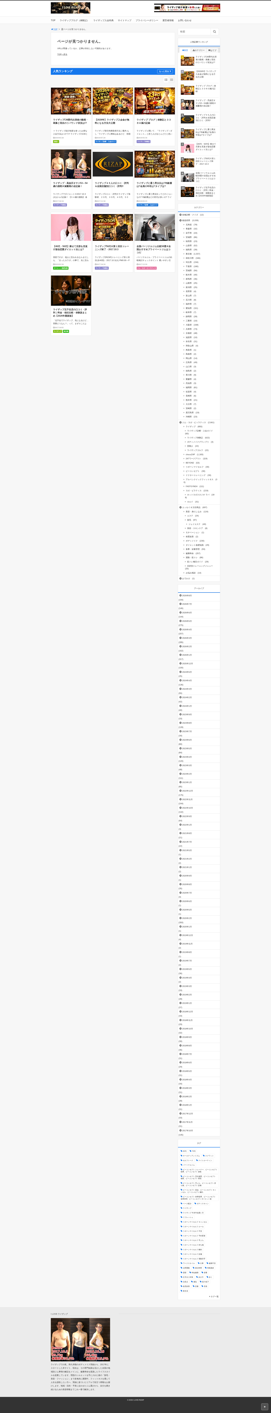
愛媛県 (189, 379)
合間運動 (186, 1268)
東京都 (66, 331)
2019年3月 (187, 986)
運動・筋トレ (192, 557)
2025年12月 (187, 663)
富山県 (189, 295)
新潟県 (189, 287)
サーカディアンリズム (191, 1156)
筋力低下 (205, 1282)
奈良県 (189, 341)
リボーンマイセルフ (195, 467)
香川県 (189, 375)
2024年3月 (187, 689)
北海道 (189, 224)
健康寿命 (190, 553)
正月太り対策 (188, 1277)
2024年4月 (187, 680)
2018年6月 (187, 1062)
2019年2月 (187, 995)
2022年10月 (187, 808)
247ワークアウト (193, 458)
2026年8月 (187, 595)
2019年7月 (187, 961)
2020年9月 (187, 876)
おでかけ (186, 578)
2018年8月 (187, 1045)
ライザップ (58, 331)
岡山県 (189, 358)
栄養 (205, 1273)
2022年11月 (187, 799)
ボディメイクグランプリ (198, 442)
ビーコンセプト (193, 471)
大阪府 (189, 325)
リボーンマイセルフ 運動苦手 (194, 1259)
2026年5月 (187, 621)
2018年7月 (187, 1054)
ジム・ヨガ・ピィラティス (146, 268)
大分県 (189, 404)
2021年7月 (187, 842)
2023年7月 (187, 731)
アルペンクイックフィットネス (199, 479)
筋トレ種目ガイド (195, 562)
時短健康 (195, 1273)
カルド (190, 502)
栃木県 (189, 275)
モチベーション (193, 532)
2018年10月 (187, 1029)
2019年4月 (187, 978)
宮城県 (189, 237)
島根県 (189, 354)
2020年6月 (187, 901)
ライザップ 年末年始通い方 (193, 1213)
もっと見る (164, 71)
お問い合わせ (185, 20)
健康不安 (212, 1263)
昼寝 (184, 1273)
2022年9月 (187, 816)
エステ (190, 516)
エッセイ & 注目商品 (191, 507)
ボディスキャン (203, 1204)
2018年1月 (187, 1105)
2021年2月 (187, 859)
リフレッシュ (188, 1217)
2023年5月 (187, 748)
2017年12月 (187, 1113)
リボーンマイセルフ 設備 (192, 1254)
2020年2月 (187, 918)
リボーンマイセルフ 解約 (192, 1250)
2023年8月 (187, 723)
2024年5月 (187, 672)
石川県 (189, 300)
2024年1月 (187, 706)
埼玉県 (189, 262)
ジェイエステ (194, 524)
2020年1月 (187, 927)
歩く (210, 1277)
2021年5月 (187, 850)
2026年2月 (187, 646)
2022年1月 (187, 825)
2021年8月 (187, 833)
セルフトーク (188, 1160)
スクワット (209, 1156)
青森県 (189, 229)
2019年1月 (187, 1003)
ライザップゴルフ (195, 450)
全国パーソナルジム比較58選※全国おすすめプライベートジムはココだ (154, 249)
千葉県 (189, 266)
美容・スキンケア (195, 528)
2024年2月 (187, 697)
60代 (185, 1151)
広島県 (189, 362)
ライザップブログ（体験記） (74, 20)
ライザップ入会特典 (103, 20)
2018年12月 (187, 1011)
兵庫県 (189, 329)
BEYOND (190, 463)
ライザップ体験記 (143, 141)
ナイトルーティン (205, 1160)
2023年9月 (187, 714)
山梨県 (189, 283)
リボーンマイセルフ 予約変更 (194, 1236)
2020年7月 (187, 893)
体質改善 (190, 536)
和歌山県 (190, 346)
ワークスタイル (189, 1263)
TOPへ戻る (62, 54)
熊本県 (189, 400)
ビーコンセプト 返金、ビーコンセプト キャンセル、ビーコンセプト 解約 (198, 1191)
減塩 (195, 1282)
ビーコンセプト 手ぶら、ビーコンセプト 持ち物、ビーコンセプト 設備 (198, 1184)
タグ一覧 (215, 1296)
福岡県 (189, 387)
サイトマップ (124, 20)
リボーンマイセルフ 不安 (192, 1231)
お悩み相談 (191, 573)
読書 (196, 1286)
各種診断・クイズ (190, 215)
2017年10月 (187, 1130)
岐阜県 (189, 312)
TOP (53, 20)
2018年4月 (187, 1079)
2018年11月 (187, 1020)
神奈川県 (190, 258)
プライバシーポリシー (147, 20)
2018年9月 (187, 1037)
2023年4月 (187, 757)
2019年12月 (187, 935)
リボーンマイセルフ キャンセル (195, 1222)
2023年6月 (187, 740)
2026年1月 (187, 655)
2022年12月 (187, 791)
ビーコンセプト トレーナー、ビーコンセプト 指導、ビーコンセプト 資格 (199, 1171)
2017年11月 (187, 1122)
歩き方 (201, 1277)
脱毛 (189, 520)
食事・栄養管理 (193, 549)
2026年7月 (187, 604)
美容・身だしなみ (194, 511)
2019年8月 (187, 952)
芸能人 (56, 141)
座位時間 (198, 1268)
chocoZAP (190, 454)
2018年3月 (187, 1088)
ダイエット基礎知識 (61, 268)
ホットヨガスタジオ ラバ (198, 495)
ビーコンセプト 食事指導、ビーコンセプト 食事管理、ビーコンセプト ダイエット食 (198, 1198)
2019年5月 (187, 969)
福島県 (189, 249)
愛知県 (189, 308)
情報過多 (210, 1268)
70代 (194, 1151)
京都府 (189, 333)
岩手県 (189, 233)
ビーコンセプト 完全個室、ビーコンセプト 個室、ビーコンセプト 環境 (198, 1177)
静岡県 (189, 316)
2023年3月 (187, 765)
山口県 (189, 366)
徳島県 (189, 371)
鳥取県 (189, 350)
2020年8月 (187, 884)
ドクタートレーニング (196, 475)
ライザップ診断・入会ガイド (106, 141)
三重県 (189, 321)
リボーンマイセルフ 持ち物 (193, 1245)
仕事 (202, 1263)
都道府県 (186, 220)
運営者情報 (168, 20)
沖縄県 (189, 417)
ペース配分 (187, 1204)
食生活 (185, 1291)
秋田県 (189, 241)
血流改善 (186, 1286)
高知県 (189, 383)
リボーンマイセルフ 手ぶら (193, 1240)
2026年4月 (187, 629)
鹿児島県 (190, 412)
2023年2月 (187, 774)
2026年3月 (187, 638)
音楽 (205, 1286)
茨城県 (189, 270)
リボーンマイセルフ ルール (193, 1227)
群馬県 (189, 279)
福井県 (189, 304)
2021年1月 (187, 867)
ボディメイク (192, 541)
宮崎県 (189, 408)
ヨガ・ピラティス (194, 490)
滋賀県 (189, 337)
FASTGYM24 (191, 486)
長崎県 (189, 396)
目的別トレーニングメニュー (200, 566)
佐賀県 (189, 392)
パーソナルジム (189, 1165)
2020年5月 (187, 910)
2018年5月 (187, 1071)
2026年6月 (187, 612)
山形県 (189, 245)
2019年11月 (187, 944)
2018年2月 (187, 1096)
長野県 (189, 291)
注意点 (185, 1282)
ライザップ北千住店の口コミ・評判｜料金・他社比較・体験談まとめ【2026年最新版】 (70, 312)
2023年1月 (187, 782)
